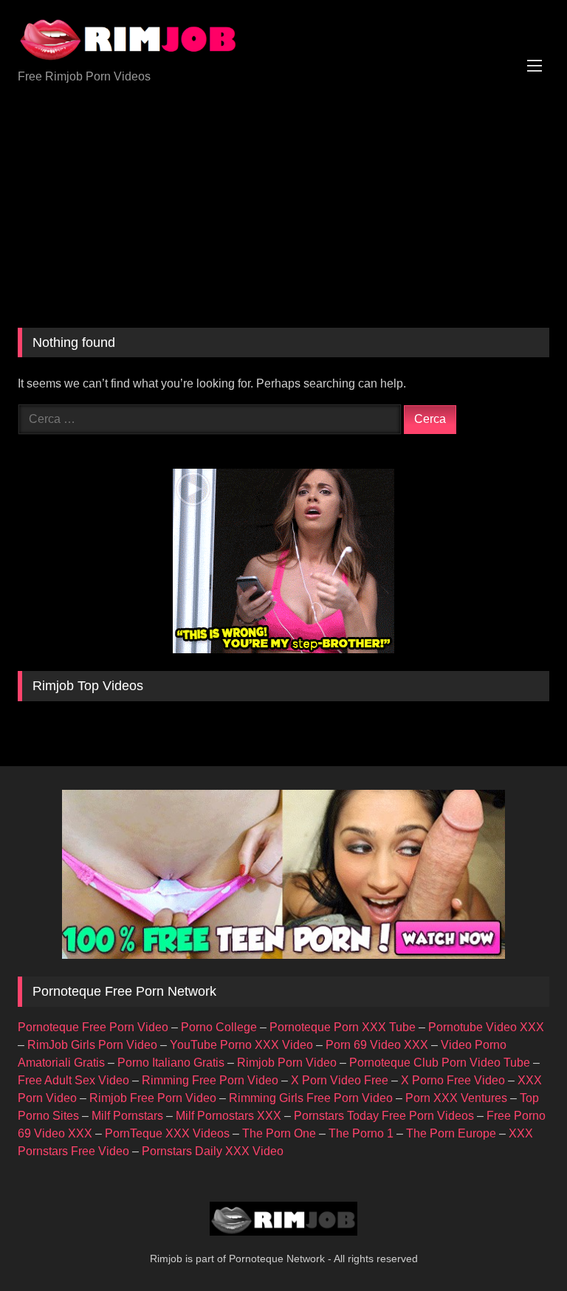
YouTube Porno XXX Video (241, 1045)
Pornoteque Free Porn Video (93, 1027)
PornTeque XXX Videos (167, 1133)
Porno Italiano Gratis (170, 1062)
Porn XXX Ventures (456, 1098)
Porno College (219, 1027)
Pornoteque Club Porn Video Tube (439, 1062)
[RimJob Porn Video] (283, 40)
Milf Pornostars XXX (228, 1115)
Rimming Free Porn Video (210, 1080)
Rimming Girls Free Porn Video (311, 1098)
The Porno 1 (361, 1133)
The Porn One (279, 1133)
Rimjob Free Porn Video (152, 1098)
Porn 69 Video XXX (377, 1045)
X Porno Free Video (453, 1080)
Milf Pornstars (127, 1115)
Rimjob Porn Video (287, 1062)
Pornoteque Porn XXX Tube (342, 1027)
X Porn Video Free (339, 1080)
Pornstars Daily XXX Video (213, 1151)
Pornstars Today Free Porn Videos (384, 1115)
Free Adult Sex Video (73, 1080)
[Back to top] (521, 1247)
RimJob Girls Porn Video (92, 1045)
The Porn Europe (451, 1133)
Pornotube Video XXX (486, 1027)
